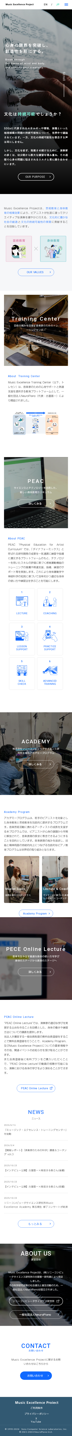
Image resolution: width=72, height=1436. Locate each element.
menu (66, 4)
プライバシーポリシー (36, 1414)
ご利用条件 (36, 1408)
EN (46, 4)
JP (58, 4)
